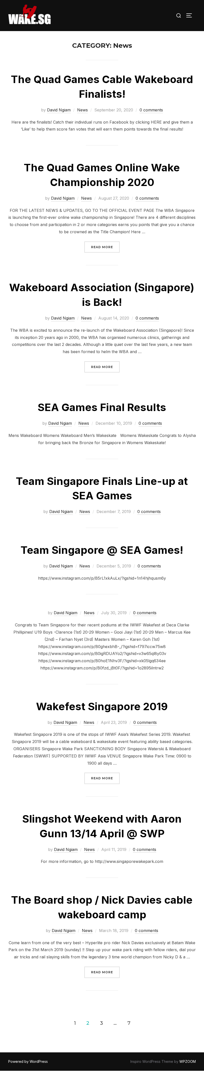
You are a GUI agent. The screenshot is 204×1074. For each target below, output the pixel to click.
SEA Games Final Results (102, 407)
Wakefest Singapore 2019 (102, 706)
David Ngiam (59, 109)
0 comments (151, 109)
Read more (105, 247)
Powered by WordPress (28, 1061)
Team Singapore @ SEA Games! (101, 550)
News (82, 109)
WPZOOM (187, 1061)
